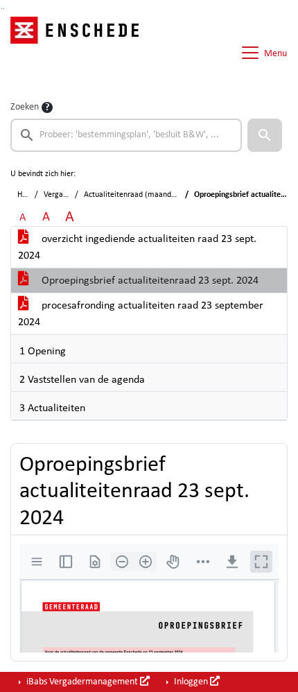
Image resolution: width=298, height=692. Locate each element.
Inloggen (191, 682)
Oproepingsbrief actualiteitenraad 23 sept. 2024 (148, 280)
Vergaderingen (68, 195)
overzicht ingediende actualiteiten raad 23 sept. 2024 (137, 247)
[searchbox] (126, 135)
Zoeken (24, 107)
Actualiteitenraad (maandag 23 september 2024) (167, 195)
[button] (264, 135)
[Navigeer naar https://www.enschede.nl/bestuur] (78, 53)
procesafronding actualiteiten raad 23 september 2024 (140, 314)
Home (27, 195)
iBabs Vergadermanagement (82, 682)
